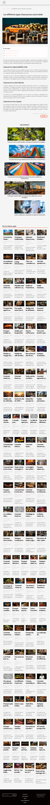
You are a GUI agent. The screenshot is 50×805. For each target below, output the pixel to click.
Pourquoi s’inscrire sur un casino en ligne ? (8, 729)
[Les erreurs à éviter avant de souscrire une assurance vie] (31, 580)
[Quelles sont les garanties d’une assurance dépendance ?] (19, 326)
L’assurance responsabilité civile (13, 51)
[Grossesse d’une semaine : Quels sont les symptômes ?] (8, 533)
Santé (25, 798)
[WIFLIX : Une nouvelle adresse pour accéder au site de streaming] (18, 765)
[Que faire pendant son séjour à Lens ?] (42, 256)
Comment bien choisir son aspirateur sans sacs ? (8, 447)
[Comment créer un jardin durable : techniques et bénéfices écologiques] (26, 134)
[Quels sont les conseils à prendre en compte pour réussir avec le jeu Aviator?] (30, 371)
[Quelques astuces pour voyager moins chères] (25, 604)
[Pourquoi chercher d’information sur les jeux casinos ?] (19, 721)
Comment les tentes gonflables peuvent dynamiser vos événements (27, 159)
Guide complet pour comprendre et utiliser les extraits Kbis (29, 215)
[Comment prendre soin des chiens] (7, 743)
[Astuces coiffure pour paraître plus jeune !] (30, 326)
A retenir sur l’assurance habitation (41, 587)
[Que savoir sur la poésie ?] (30, 721)
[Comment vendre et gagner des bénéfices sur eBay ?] (7, 557)
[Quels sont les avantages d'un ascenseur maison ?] (19, 462)
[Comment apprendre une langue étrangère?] (42, 371)
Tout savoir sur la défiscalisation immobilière (19, 660)
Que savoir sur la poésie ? (30, 727)
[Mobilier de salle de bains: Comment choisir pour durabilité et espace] (19, 348)
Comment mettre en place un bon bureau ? (7, 379)
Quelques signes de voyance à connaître (40, 707)
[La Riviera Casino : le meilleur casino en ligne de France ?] (42, 509)
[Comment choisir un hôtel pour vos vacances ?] (20, 580)
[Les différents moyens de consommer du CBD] (19, 676)
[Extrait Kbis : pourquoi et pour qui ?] (30, 394)
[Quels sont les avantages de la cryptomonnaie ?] (41, 766)
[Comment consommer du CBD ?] (8, 628)
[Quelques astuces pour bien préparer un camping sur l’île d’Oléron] (43, 557)
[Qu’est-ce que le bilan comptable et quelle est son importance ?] (19, 699)
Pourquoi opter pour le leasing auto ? (24, 423)
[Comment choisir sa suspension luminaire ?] (42, 303)
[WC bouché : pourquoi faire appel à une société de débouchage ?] (42, 721)
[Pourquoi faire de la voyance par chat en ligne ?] (16, 604)
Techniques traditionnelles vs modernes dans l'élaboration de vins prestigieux (24, 196)
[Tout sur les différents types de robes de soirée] (43, 416)
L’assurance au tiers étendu (12, 53)
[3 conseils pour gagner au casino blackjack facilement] (16, 416)
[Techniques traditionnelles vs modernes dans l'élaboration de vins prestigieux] (24, 188)
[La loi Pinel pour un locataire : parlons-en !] (8, 652)
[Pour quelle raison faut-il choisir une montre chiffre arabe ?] (19, 303)
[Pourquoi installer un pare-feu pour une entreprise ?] (8, 326)
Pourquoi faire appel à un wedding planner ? (7, 311)
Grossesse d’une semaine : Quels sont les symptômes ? (8, 541)
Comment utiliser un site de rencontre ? (41, 683)
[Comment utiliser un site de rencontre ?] (42, 676)
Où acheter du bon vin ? (29, 771)
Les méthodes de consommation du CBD (42, 636)
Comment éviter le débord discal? (19, 446)
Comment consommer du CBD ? (7, 635)
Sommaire (7, 49)
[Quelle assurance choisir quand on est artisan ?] (42, 280)
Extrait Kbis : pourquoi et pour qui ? (30, 401)
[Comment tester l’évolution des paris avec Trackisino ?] (30, 439)
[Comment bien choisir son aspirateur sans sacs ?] (8, 439)
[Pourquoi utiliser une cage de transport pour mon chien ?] (34, 557)
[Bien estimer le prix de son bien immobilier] (30, 348)
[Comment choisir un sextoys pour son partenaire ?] (19, 509)
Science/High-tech (25, 800)
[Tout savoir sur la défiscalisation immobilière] (19, 652)
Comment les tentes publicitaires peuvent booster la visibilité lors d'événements (25, 177)
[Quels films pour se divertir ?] (30, 699)
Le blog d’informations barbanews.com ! (19, 265)
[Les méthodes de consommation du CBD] (42, 628)
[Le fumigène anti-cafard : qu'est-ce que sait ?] (30, 462)
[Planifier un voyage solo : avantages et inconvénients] (8, 348)
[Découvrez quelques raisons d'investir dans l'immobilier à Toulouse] (30, 652)
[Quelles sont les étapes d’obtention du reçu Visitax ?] (7, 416)
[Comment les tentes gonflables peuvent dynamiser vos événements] (27, 151)
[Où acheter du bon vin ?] (29, 765)
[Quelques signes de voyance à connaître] (42, 699)
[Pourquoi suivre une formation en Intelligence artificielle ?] (8, 485)
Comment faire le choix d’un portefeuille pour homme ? (19, 493)
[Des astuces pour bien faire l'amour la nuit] (8, 676)
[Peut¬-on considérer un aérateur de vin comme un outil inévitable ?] (31, 256)
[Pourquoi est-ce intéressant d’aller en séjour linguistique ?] (42, 485)
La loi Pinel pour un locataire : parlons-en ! (7, 660)
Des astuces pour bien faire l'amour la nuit (8, 683)
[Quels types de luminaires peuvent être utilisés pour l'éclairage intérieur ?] (43, 743)
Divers (8, 8)
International (25, 796)
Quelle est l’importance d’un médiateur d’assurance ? (30, 288)
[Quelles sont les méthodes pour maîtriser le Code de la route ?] (8, 394)
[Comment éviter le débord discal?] (19, 439)
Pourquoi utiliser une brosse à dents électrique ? (41, 470)
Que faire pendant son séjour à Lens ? (41, 263)
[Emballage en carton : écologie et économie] (30, 509)
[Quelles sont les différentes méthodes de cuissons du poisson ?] (30, 303)
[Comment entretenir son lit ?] (30, 485)
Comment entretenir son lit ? (30, 492)
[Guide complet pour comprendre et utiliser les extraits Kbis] (29, 206)
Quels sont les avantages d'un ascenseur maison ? (19, 470)
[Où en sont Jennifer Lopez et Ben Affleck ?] (42, 326)
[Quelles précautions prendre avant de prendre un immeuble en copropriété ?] (42, 394)
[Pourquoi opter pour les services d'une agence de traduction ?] (8, 699)
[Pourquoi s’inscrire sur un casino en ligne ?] (8, 721)
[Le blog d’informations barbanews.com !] (19, 256)
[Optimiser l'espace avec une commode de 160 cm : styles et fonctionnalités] (30, 232)
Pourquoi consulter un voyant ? (7, 610)
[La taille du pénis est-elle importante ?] (34, 416)
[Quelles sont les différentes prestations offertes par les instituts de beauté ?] (42, 652)
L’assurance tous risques (11, 55)
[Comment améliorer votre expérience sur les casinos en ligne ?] (43, 604)
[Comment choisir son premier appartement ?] (8, 280)
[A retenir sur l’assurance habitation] (42, 580)
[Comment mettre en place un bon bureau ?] (8, 371)
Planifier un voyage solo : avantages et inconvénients (7, 356)
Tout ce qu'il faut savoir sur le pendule (24, 751)
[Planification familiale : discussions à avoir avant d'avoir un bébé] (42, 232)
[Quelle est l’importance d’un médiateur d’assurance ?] (30, 280)
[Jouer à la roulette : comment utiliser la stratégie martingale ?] (19, 628)
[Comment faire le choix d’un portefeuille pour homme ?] (19, 485)
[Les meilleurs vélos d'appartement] (8, 509)
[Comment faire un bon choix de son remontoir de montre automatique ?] (8, 462)
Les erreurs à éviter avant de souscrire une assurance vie (31, 588)
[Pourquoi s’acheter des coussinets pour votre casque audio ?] (25, 557)
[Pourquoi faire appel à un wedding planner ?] (8, 303)
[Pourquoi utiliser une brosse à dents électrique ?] (42, 462)
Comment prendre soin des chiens (6, 751)
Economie (25, 794)
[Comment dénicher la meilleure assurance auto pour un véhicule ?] (16, 557)
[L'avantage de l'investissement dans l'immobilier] (8, 581)
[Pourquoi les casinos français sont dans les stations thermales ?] (30, 628)
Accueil (4, 8)
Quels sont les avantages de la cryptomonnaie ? (41, 773)
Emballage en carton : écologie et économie (30, 517)
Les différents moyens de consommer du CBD (19, 684)
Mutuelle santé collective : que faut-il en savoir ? (19, 288)
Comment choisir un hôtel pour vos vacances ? (19, 588)
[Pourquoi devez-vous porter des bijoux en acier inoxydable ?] (16, 743)
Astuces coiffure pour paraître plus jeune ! (30, 334)
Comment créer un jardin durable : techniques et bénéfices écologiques (26, 142)
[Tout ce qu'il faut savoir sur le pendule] (25, 743)
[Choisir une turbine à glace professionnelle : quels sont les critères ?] (30, 533)
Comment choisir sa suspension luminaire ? (40, 311)
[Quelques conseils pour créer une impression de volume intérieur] (19, 533)
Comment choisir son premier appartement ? (8, 288)
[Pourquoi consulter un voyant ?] (7, 604)
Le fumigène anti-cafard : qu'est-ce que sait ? (30, 470)
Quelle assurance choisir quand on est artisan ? (42, 288)
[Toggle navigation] (4, 2)
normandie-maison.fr (40, 797)
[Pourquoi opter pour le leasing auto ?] (25, 416)
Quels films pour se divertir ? (29, 706)
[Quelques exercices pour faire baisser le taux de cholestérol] (34, 743)
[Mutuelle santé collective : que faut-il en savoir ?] (19, 280)
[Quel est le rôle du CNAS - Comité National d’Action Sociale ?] (19, 394)
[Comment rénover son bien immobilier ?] (42, 439)
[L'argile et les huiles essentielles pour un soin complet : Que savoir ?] (8, 765)
